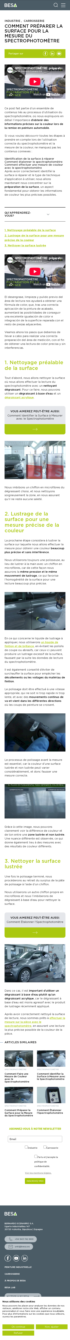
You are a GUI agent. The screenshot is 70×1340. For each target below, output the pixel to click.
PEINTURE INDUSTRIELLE (18, 1267)
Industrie (32, 1147)
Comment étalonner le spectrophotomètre (34, 161)
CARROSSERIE (12, 1274)
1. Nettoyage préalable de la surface (30, 230)
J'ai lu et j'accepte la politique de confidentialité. (46, 1162)
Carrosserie (52, 1147)
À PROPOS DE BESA (15, 1280)
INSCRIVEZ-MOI (35, 1181)
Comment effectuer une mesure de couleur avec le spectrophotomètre (34, 166)
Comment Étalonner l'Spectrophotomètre (50, 1111)
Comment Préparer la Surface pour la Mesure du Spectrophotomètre (19, 1113)
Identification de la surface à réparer (29, 158)
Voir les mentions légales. (38, 1172)
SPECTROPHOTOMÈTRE (15, 1069)
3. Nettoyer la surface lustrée (25, 245)
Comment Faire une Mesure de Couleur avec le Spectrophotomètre (17, 1078)
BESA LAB (10, 1287)
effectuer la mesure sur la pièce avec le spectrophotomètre (35, 1022)
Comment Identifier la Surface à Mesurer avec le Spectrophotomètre (51, 1076)
